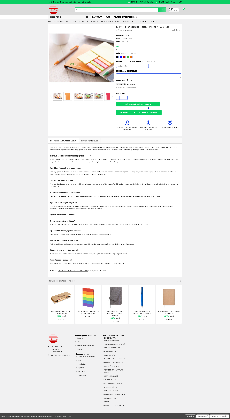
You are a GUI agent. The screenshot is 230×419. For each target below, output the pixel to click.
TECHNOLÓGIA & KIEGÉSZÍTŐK (115, 344)
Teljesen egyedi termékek (125, 17)
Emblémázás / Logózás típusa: (136, 61)
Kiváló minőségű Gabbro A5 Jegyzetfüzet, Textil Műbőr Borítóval (115, 313)
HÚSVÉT (107, 402)
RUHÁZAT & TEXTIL (111, 391)
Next (112, 96)
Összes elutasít (203, 416)
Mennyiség (120, 93)
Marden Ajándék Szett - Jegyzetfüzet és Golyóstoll (142, 312)
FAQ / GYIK (81, 371)
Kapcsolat (97, 17)
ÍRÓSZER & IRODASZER (112, 348)
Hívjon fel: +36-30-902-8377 (60, 355)
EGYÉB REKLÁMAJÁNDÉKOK (114, 405)
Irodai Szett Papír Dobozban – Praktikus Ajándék (61, 312)
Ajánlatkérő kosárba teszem (137, 104)
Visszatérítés (82, 375)
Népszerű (81, 368)
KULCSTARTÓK (109, 355)
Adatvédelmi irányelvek (64, 416)
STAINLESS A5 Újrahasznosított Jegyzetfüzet (169, 312)
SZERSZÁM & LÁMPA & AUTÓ (114, 394)
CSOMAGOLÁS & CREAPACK (114, 383)
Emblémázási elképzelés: (127, 71)
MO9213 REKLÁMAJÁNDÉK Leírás (63, 141)
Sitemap (79, 349)
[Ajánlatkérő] (175, 10)
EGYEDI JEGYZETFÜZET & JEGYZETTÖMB (73, 271)
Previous (51, 96)
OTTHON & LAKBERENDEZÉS (114, 359)
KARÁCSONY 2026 (110, 398)
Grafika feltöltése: (124, 80)
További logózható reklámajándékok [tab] (64, 281)
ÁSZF (79, 360)
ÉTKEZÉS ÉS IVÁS (110, 351)
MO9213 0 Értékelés (89, 141)
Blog (108, 17)
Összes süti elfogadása (219, 416)
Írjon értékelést (176, 30)
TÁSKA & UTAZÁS (110, 380)
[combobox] (120, 9)
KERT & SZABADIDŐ (111, 376)
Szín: (126, 53)
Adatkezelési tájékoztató (86, 357)
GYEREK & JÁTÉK (110, 387)
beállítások (190, 416)
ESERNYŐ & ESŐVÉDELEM (113, 362)
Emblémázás (82, 364)
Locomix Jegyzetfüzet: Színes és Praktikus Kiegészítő (88, 312)
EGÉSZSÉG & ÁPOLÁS (111, 366)
